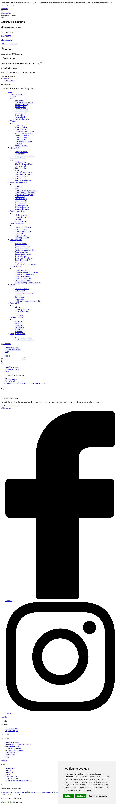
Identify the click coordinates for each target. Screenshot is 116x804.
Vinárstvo (17, 323)
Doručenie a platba (12, 348)
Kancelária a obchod (21, 289)
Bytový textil (14, 148)
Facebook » (5, 406)
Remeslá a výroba (16, 317)
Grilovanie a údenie (17, 223)
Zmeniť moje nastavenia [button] (98, 796)
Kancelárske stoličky (21, 111)
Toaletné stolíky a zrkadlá (23, 103)
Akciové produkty (11, 729)
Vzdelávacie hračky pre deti (24, 250)
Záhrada (13, 121)
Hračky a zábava (20, 244)
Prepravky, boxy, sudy (22, 309)
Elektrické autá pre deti (22, 254)
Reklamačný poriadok (13, 748)
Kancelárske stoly (20, 113)
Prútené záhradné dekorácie (24, 274)
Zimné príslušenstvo (21, 311)
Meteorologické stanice (22, 180)
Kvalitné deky (19, 154)
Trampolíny (18, 125)
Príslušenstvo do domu (18, 158)
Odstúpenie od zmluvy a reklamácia (18, 744)
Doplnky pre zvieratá (17, 211)
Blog (7, 352)
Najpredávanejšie (11, 731)
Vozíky (17, 188)
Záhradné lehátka (20, 139)
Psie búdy (18, 219)
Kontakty (4, 9)
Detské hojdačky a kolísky (23, 258)
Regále (16, 170)
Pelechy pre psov (20, 215)
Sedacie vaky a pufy (21, 119)
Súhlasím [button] (68, 796)
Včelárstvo (18, 321)
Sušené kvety (19, 299)
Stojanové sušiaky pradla (23, 172)
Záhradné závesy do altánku (24, 156)
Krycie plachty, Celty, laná (23, 195)
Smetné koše (19, 315)
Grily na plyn (19, 233)
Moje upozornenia (11, 778)
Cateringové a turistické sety (24, 131)
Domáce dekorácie (21, 176)
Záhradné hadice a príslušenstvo (25, 191)
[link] (77, 790)
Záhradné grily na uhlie (22, 231)
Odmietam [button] (81, 796)
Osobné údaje (10, 768)
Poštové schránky (20, 166)
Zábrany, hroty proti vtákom (24, 193)
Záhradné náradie (20, 201)
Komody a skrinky (21, 109)
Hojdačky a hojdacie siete (23, 133)
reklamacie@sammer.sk (9, 44)
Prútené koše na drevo (22, 276)
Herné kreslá (19, 101)
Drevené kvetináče (21, 205)
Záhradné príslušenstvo (18, 182)
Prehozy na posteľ (21, 152)
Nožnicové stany (20, 199)
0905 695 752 (6, 36)
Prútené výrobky (16, 266)
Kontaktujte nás (11, 752)
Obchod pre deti (16, 240)
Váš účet (4, 760)
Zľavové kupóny (11, 776)
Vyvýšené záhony (20, 203)
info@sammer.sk (7, 40)
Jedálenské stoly (20, 107)
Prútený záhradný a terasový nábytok (27, 283)
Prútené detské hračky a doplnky (26, 272)
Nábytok (13, 96)
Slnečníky (18, 144)
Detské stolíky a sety (21, 248)
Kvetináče (18, 295)
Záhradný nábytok (21, 129)
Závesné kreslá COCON (23, 141)
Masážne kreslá (19, 117)
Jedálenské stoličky (21, 105)
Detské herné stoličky (22, 246)
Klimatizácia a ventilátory (23, 164)
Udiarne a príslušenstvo (22, 227)
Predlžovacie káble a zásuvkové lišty (27, 301)
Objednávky (9, 770)
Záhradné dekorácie (21, 209)
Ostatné (12, 285)
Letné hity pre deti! (17, 94)
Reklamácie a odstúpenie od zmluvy (18, 780)
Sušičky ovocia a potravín (23, 340)
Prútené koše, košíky (21, 270)
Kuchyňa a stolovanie (17, 334)
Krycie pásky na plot (21, 207)
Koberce (17, 178)
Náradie (17, 307)
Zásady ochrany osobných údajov (77, 790)
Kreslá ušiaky (19, 115)
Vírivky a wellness (21, 146)
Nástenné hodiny (20, 168)
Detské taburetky (20, 256)
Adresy (8, 774)
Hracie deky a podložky (23, 260)
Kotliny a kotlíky (20, 229)
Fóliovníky (18, 186)
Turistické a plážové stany (23, 293)
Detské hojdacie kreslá (22, 281)
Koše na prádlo (19, 297)
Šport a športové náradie (23, 174)
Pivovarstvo (18, 326)
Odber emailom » (16, 406)
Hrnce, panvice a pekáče (23, 338)
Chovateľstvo (19, 328)
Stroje (16, 313)
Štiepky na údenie (20, 236)
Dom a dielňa (15, 303)
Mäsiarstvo (18, 330)
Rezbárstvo (18, 332)
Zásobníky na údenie (21, 238)
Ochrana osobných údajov (14, 750)
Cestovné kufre (19, 291)
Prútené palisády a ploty (23, 278)
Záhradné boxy (19, 197)
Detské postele (19, 262)
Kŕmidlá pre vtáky (21, 221)
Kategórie (9, 92)
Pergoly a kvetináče (21, 135)
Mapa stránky (10, 754)
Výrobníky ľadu (20, 162)
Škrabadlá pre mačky (22, 217)
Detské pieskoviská (21, 252)
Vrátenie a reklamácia (13, 350)
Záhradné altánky (20, 137)
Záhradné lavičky (20, 127)
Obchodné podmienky (13, 746)
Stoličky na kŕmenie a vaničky (25, 264)
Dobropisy (9, 772)
